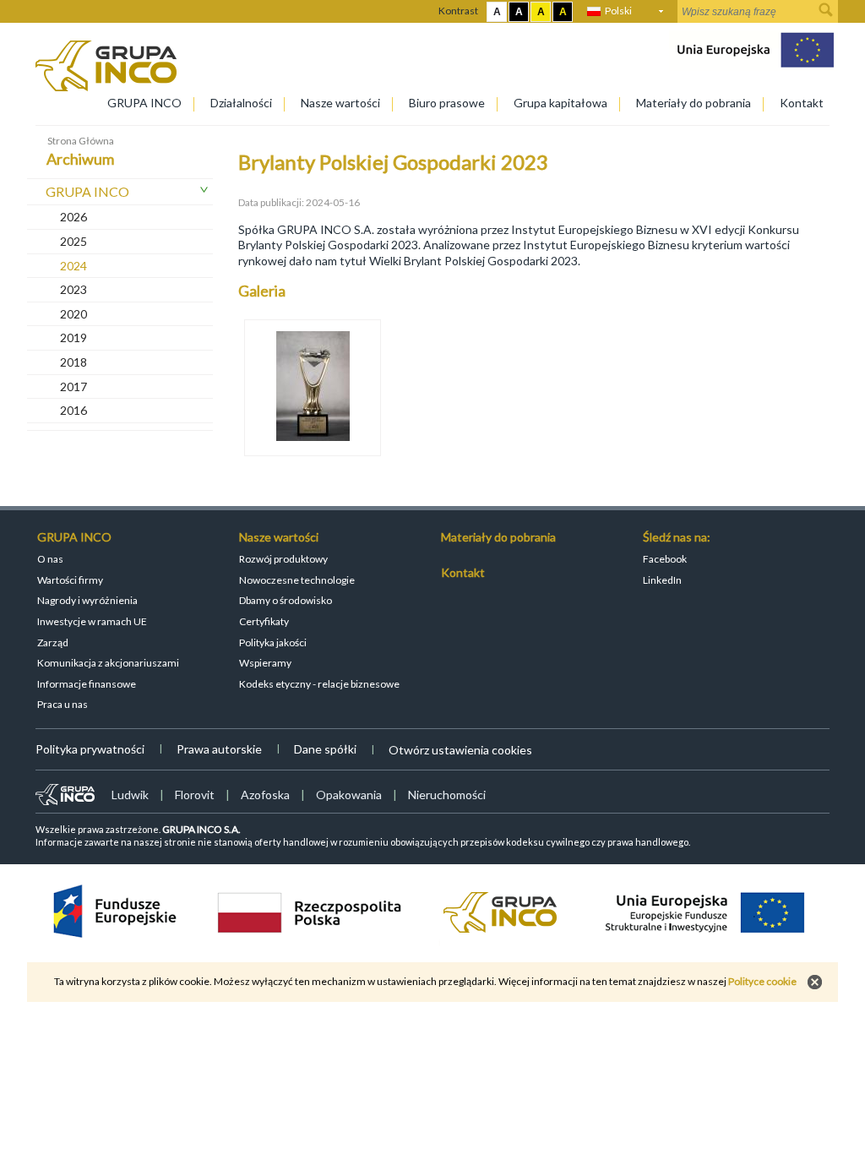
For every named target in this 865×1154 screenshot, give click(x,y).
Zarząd (52, 642)
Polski (618, 10)
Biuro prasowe (447, 102)
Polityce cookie (762, 981)
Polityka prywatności (89, 749)
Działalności (241, 102)
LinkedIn (662, 580)
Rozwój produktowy (283, 559)
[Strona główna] (106, 86)
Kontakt (802, 102)
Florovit (195, 794)
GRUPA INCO (144, 102)
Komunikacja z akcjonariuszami (108, 662)
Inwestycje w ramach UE (92, 621)
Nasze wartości (340, 102)
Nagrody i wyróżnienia (87, 600)
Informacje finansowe (86, 684)
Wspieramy (265, 662)
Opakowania (349, 794)
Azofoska (265, 794)
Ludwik (130, 794)
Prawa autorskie (219, 749)
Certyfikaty (264, 621)
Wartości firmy (70, 580)
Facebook (665, 559)
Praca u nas (62, 704)
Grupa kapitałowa (560, 102)
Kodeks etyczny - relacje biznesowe (319, 684)
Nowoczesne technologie (297, 580)
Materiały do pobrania (693, 102)
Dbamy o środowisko (285, 600)
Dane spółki (325, 749)
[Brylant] (312, 387)
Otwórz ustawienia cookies (460, 750)
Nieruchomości (447, 794)
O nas (50, 559)
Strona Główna (80, 140)
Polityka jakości (273, 642)
